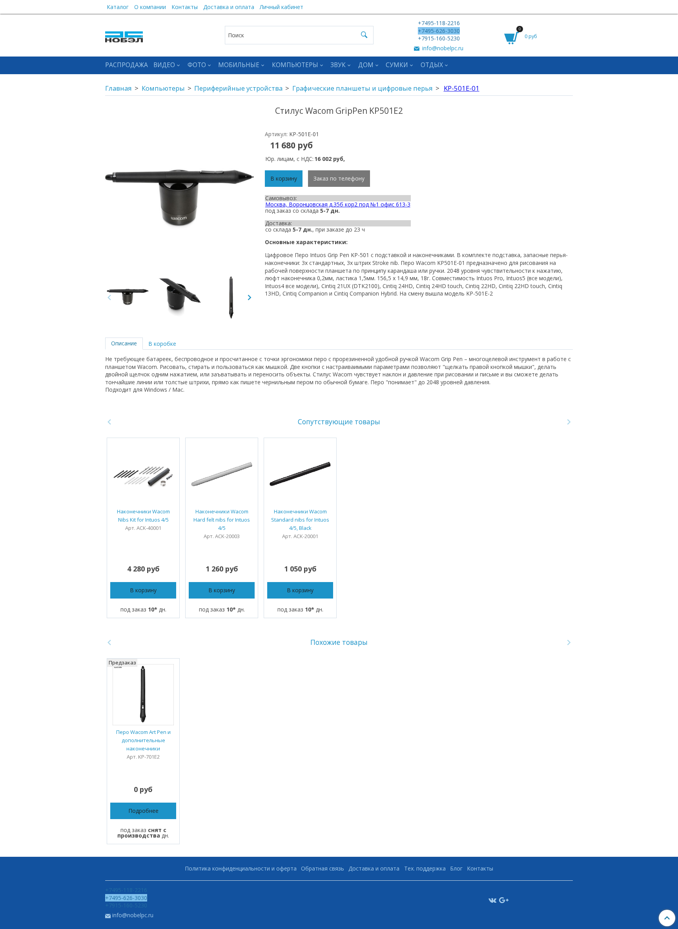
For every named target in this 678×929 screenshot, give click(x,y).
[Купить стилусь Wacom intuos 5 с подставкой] (179, 200)
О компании (150, 7)
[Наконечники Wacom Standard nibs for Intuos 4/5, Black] (300, 474)
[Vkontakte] (492, 899)
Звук (338, 65)
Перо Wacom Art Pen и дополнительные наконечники (143, 740)
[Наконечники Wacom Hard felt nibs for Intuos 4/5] (221, 474)
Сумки (397, 65)
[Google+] (503, 899)
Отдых (432, 65)
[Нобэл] (124, 35)
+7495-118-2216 (439, 23)
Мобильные (238, 65)
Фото (197, 65)
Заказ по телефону (339, 178)
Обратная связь (322, 868)
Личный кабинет (281, 7)
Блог (456, 868)
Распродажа (126, 65)
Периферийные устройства (238, 88)
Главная (118, 88)
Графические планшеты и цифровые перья (362, 88)
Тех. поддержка (425, 868)
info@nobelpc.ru (442, 48)
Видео (164, 65)
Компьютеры (295, 65)
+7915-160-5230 (439, 38)
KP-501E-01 (461, 88)
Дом (366, 65)
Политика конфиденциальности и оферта (241, 868)
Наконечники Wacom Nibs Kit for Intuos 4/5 (143, 515)
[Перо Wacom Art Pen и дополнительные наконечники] (143, 694)
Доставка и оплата (228, 7)
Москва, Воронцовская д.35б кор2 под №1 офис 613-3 (337, 204)
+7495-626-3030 (439, 31)
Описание (124, 343)
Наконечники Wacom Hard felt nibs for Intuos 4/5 (221, 519)
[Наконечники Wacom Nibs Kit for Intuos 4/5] (143, 474)
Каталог (118, 7)
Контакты (184, 7)
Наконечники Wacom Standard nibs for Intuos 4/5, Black (300, 519)
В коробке (162, 343)
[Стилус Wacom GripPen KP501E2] (180, 297)
